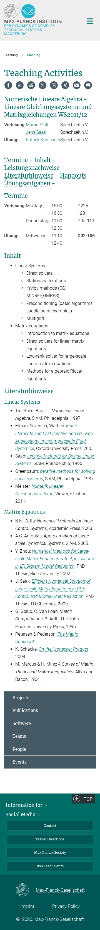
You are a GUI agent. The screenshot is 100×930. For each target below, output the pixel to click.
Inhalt (42, 159)
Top (88, 799)
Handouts (73, 175)
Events (19, 762)
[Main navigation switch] (90, 21)
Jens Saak (36, 132)
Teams (19, 736)
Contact (50, 825)
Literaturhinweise (29, 175)
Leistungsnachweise (32, 167)
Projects (20, 697)
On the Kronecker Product (63, 649)
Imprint (27, 906)
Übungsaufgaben (27, 183)
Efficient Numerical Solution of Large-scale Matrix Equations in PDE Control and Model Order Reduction (52, 588)
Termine (16, 159)
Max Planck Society (50, 852)
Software (21, 723)
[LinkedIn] (20, 85)
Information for (25, 805)
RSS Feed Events (50, 866)
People (19, 749)
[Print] (88, 85)
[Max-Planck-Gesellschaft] (26, 890)
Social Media (21, 814)
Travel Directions (50, 839)
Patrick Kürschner (43, 139)
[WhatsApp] (54, 85)
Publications (25, 710)
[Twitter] (42, 85)
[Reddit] (31, 85)
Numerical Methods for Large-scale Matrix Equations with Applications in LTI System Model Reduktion (54, 559)
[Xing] (65, 85)
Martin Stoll (37, 124)
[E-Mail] (76, 85)
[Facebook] (8, 85)
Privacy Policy (66, 906)
